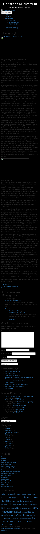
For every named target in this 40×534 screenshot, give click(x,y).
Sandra (3, 457)
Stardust (29, 518)
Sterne (16, 522)
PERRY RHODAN (14, 24)
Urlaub (29, 521)
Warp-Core (4, 485)
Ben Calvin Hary (6, 464)
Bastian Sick (5, 479)
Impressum (8, 26)
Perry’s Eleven (9, 383)
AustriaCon (27, 494)
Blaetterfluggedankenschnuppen (10, 472)
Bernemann (4, 498)
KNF (3, 508)
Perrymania (4, 470)
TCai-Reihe (12, 20)
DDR (7, 500)
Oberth (29, 508)
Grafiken (7, 439)
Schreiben (8, 447)
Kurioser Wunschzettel (19, 405)
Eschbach (4, 504)
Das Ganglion (9, 388)
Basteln (7, 434)
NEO (18, 507)
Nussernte (24, 508)
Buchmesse (20, 498)
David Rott (8, 436)
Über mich (8, 16)
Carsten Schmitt (6, 475)
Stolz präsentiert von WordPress (11, 528)
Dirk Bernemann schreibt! (8, 462)
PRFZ (14, 511)
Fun (6, 438)
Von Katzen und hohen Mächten (14, 386)
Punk (19, 512)
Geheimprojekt (18, 504)
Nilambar (4, 530)
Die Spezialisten (29, 501)
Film (10, 504)
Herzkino (18, 398)
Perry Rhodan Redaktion (8, 466)
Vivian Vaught (5, 483)
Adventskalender (8, 494)
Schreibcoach (13, 515)
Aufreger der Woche (11, 432)
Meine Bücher (9, 18)
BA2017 (36, 494)
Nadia (7, 396)
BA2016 (32, 494)
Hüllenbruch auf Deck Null (12, 375)
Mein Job (8, 441)
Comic (35, 497)
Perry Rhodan (9, 443)
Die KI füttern (21, 407)
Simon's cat (4, 477)
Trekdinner (21, 522)
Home (7, 15)
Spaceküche (15, 519)
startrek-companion (7, 486)
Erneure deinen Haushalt (12, 379)
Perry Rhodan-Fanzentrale (9, 481)
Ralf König (24, 512)
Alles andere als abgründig (25, 402)
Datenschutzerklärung (11, 28)
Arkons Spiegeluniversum (12, 371)
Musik (14, 508)
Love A (7, 508)
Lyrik (10, 508)
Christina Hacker (10, 400)
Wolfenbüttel (6, 524)
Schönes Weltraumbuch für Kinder (15, 381)
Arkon (18, 494)
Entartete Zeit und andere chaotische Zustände (19, 377)
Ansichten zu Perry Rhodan (9, 468)
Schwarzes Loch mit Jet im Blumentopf (16, 384)
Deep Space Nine (14, 22)
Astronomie (8, 430)
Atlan (22, 494)
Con (3, 500)
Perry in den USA (10, 373)
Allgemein (8, 428)
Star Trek (8, 449)
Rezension (8, 445)
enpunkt (3, 460)
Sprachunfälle (23, 519)
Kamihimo (27, 504)
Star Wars (9, 522)
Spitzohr (3, 459)
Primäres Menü (6, 12)
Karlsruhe (34, 504)
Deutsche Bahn (17, 500)
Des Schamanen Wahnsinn (9, 473)
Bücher (28, 497)
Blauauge (12, 497)
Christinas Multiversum (20, 3)
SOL (10, 518)
